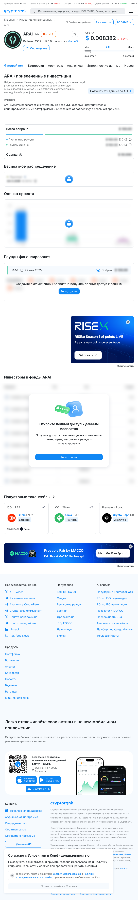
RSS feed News (19, 635)
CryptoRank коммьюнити (26, 610)
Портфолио (12, 654)
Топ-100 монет (66, 592)
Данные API (23, 844)
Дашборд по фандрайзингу (115, 629)
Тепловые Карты (108, 635)
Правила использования (62, 894)
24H (108, 47)
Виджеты (11, 685)
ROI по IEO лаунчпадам (112, 604)
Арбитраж (55, 65)
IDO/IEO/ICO (64, 623)
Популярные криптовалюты (115, 592)
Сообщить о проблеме (20, 835)
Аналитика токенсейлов (112, 623)
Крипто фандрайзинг (23, 617)
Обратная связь (15, 829)
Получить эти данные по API (109, 91)
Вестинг (62, 610)
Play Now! (101, 22)
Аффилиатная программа (21, 817)
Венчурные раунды (69, 604)
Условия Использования (67, 873)
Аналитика (75, 65)
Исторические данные (103, 65)
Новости (130, 65)
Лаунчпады (64, 629)
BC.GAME (122, 22)
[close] (128, 322)
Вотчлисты (12, 660)
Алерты (10, 666)
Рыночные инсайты (22, 598)
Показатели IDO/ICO (110, 610)
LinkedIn (15, 629)
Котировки (36, 65)
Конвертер (12, 672)
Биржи (61, 635)
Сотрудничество (16, 823)
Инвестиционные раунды (35, 19)
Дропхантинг (65, 617)
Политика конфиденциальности (95, 894)
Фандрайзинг (14, 65)
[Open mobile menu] (131, 11)
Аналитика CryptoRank (24, 604)
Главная (9, 19)
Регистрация (69, 291)
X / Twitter (16, 592)
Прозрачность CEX (109, 617)
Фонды (61, 598)
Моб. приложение (17, 697)
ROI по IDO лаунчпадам (112, 598)
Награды (11, 691)
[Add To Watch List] (75, 34)
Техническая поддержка (26, 810)
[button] (26, 780)
